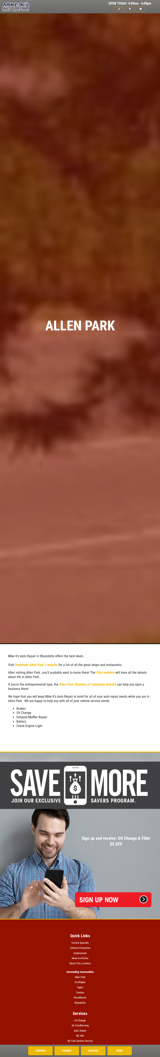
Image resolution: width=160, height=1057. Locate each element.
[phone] (119, 9)
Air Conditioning (80, 1025)
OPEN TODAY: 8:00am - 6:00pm (130, 3)
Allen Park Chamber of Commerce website (87, 684)
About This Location (80, 963)
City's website (105, 673)
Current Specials (80, 942)
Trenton (80, 992)
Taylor (80, 987)
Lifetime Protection (80, 948)
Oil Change (80, 1020)
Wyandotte (80, 1002)
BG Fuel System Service (80, 1040)
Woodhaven (80, 997)
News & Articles (80, 958)
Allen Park (80, 977)
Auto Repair (80, 1030)
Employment (80, 953)
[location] (130, 9)
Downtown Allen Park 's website (36, 665)
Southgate (80, 982)
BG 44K (80, 1035)
